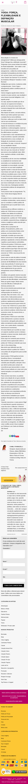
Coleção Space (5, 657)
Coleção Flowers (5, 654)
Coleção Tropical (5, 662)
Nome (5, 561)
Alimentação (4, 606)
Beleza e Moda (5, 608)
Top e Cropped (5, 743)
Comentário (6, 548)
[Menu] (3, 2)
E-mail (5, 569)
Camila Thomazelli (16, 25)
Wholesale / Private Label (8, 625)
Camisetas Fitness (6, 642)
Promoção (4, 671)
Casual (3, 645)
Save (18, 436)
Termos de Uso (5, 719)
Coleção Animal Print (6, 648)
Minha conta (4, 727)
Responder (24, 534)
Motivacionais (4, 617)
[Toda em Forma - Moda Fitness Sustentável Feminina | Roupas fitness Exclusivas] (13, 2)
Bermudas (4, 634)
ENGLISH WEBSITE (7, 778)
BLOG (14, 778)
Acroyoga (3, 752)
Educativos (4, 611)
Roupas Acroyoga (6, 676)
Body (2, 637)
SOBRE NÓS (11, 779)
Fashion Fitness (5, 614)
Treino (2, 10)
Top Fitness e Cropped (7, 682)
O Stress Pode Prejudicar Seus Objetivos (5, 468)
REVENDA (19, 778)
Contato (3, 724)
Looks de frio (4, 665)
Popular (3, 620)
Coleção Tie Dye (5, 659)
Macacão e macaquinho (7, 668)
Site (4, 577)
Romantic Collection (6, 673)
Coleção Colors (5, 651)
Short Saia (4, 679)
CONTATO (18, 779)
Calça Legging (5, 640)
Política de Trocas (5, 713)
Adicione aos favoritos (21, 441)
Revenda (3, 711)
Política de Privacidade (7, 716)
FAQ (2, 722)
